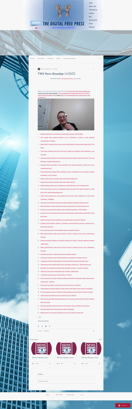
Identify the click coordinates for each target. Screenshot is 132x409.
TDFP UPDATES (92, 10)
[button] (100, 58)
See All (100, 339)
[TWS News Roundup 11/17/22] (91, 348)
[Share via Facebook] (38, 326)
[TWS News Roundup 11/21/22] (66, 348)
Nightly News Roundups (69, 58)
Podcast (91, 13)
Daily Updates (41, 58)
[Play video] (66, 114)
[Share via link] (49, 326)
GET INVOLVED (92, 20)
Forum (91, 24)
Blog (90, 17)
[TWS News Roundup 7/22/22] (41, 348)
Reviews (58, 58)
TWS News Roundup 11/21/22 (65, 357)
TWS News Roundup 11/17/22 (90, 357)
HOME (90, 3)
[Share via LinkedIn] (46, 326)
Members (91, 27)
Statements (50, 58)
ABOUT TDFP (92, 6)
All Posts (32, 58)
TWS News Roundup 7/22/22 (40, 357)
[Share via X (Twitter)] (42, 326)
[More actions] (93, 69)
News (40, 317)
